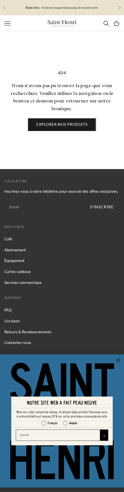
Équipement (14, 260)
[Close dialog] (118, 360)
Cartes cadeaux (17, 271)
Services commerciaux (23, 282)
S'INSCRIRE (102, 206)
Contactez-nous (17, 342)
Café (8, 239)
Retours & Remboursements (28, 332)
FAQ (8, 310)
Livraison (12, 321)
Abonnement (15, 250)
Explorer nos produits (61, 124)
